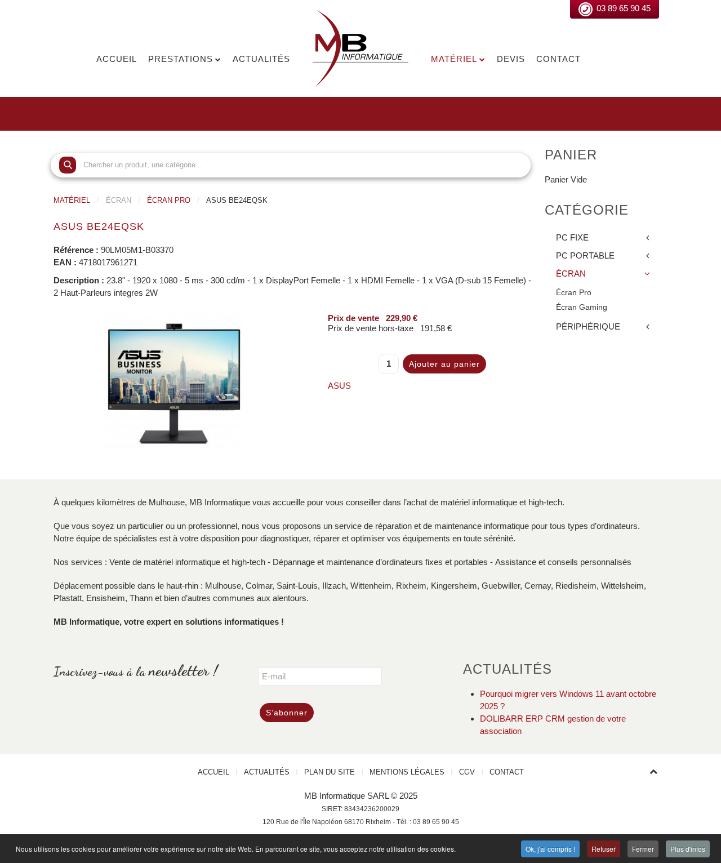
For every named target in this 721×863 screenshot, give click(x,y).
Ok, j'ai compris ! (550, 848)
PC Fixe (572, 237)
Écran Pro (168, 200)
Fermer (643, 848)
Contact (558, 59)
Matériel (454, 59)
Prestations (180, 59)
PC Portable (585, 255)
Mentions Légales (407, 772)
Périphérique (588, 326)
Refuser (603, 848)
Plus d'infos (687, 848)
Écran (571, 273)
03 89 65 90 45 (624, 8)
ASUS (339, 385)
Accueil (116, 59)
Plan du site (329, 772)
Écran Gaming (581, 307)
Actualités (261, 59)
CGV (467, 772)
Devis (511, 59)
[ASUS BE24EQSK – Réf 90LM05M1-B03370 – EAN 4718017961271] (174, 382)
